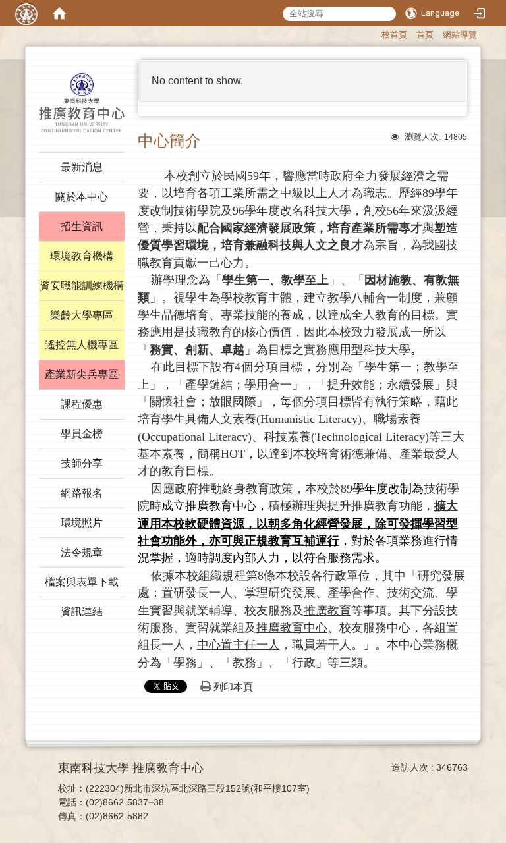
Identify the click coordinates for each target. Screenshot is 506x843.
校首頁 (394, 35)
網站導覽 (460, 35)
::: (376, 33)
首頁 (425, 35)
